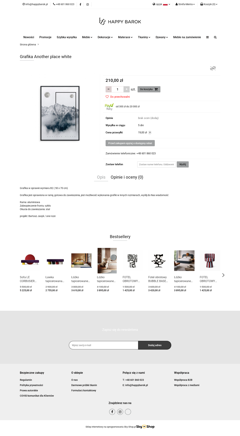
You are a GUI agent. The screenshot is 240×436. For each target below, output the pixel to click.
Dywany (161, 37)
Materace (124, 37)
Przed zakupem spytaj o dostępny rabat (130, 143)
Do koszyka (146, 89)
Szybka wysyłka (67, 37)
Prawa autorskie (29, 390)
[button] (208, 4)
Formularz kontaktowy (83, 390)
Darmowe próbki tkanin (84, 385)
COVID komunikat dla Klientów (37, 395)
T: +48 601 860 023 (133, 379)
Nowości (28, 37)
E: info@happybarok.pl (135, 385)
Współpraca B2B (183, 379)
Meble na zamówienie (187, 37)
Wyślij (182, 164)
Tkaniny (143, 37)
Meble (86, 37)
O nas (74, 379)
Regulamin (26, 379)
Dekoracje (104, 37)
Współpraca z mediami (186, 385)
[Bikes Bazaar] (213, 68)
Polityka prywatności (31, 385)
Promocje (45, 37)
